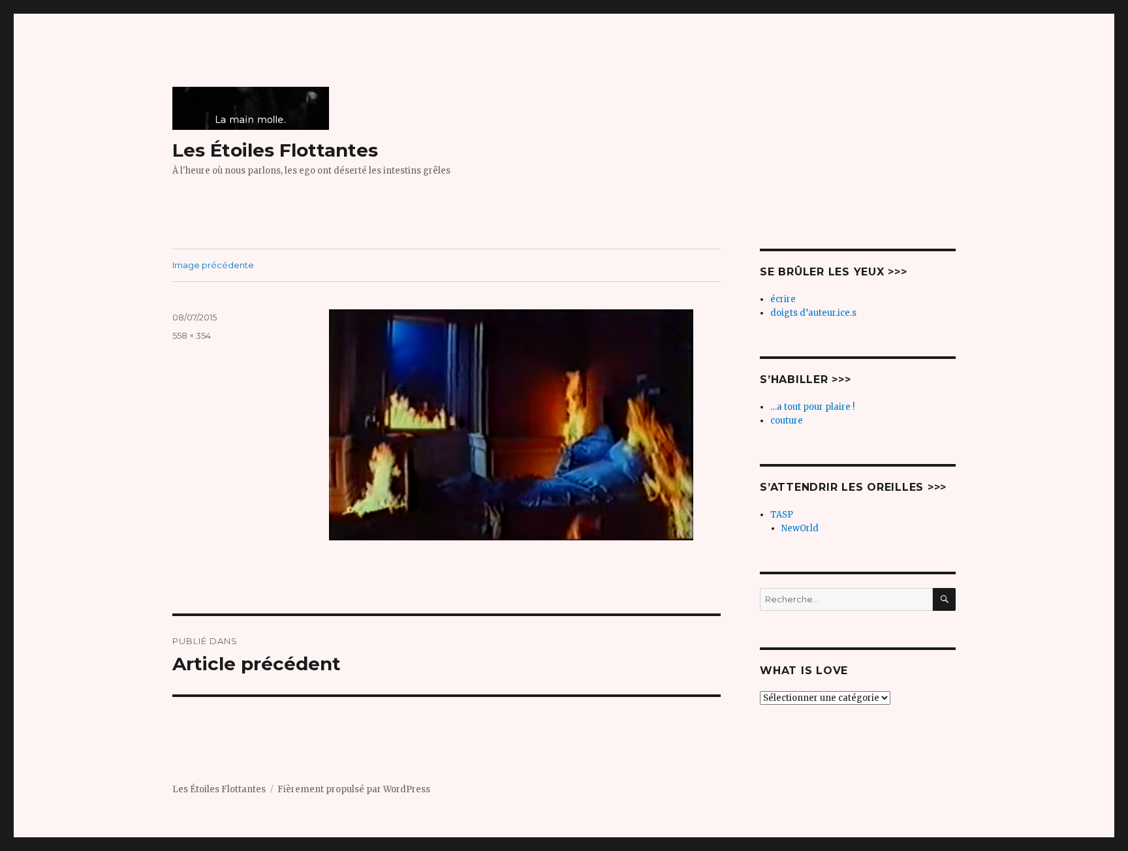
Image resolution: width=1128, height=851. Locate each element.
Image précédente (213, 265)
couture (786, 420)
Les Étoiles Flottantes (275, 150)
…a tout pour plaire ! (812, 406)
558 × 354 (191, 335)
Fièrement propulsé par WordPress (353, 789)
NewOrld (800, 528)
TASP (781, 514)
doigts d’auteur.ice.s (813, 312)
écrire (783, 299)
